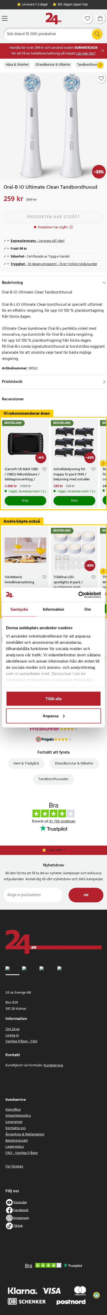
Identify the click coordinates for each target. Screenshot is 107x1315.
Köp (25, 500)
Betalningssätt (16, 1141)
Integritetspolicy (18, 1116)
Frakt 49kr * (56, 850)
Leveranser (14, 1122)
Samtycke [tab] (19, 609)
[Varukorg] (100, 18)
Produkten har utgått (53, 217)
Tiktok (18, 1226)
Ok (86, 895)
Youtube (20, 1202)
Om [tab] (87, 609)
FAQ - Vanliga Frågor (21, 1153)
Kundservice (54, 1065)
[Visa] (104, 382)
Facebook (21, 1210)
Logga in (12, 1035)
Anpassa (50, 715)
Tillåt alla (53, 698)
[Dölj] (104, 283)
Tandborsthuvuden (90, 65)
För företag (14, 1167)
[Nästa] (100, 65)
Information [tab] (53, 609)
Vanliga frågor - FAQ (21, 1041)
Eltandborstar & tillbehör (53, 65)
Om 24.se (12, 1029)
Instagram (21, 1218)
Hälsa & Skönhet (17, 65)
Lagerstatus (14, 1147)
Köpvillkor (13, 1110)
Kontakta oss (15, 1128)
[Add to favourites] (101, 78)
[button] (96, 1295)
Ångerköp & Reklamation (24, 1134)
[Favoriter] (87, 18)
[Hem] (53, 19)
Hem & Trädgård (26, 764)
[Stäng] (103, 51)
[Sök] (97, 34)
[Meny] (5, 18)
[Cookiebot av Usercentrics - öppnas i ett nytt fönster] (78, 594)
